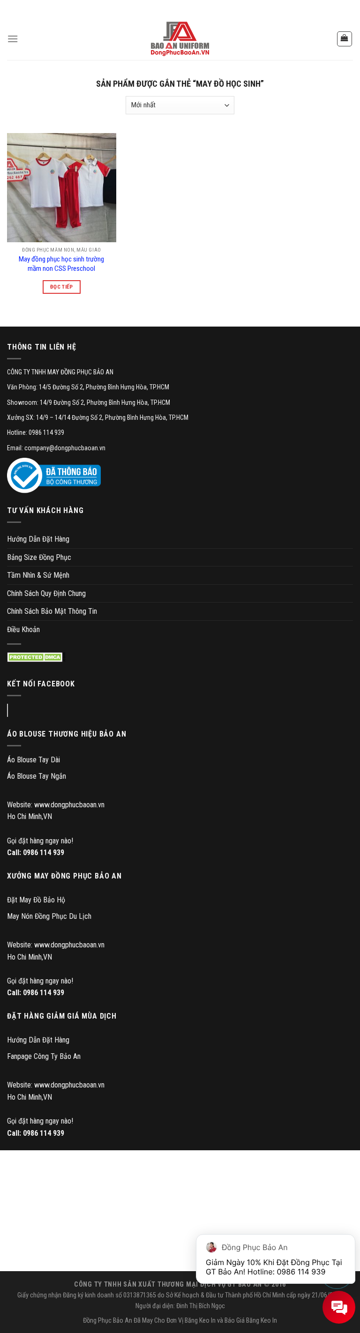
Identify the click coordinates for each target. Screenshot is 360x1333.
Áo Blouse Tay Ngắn (36, 776)
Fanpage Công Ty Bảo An (44, 1056)
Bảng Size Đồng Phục (39, 557)
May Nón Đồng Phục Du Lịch (49, 916)
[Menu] (12, 38)
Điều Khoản (23, 629)
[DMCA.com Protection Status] (36, 657)
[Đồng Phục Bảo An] (180, 39)
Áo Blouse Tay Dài (33, 759)
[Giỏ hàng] (344, 38)
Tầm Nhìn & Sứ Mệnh (38, 575)
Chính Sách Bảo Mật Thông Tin (52, 611)
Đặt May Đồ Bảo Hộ (36, 899)
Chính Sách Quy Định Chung (46, 593)
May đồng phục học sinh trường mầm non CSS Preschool (61, 264)
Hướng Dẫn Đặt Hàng (38, 539)
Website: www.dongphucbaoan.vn (56, 804)
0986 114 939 (43, 852)
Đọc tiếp (61, 286)
